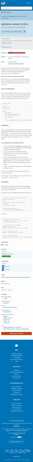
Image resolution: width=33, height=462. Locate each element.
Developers (6, 303)
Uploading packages (16, 356)
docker (20, 70)
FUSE (30, 148)
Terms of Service (16, 403)
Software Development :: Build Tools (12, 327)
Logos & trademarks (16, 376)
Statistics (16, 374)
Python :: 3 (6, 316)
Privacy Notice (15, 409)
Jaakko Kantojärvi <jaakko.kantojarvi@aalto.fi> (16, 277)
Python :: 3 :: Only (7, 318)
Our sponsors (16, 378)
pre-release (12, 16)
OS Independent (7, 312)
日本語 (20, 450)
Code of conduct (16, 407)
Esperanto (20, 452)
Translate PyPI (15, 390)
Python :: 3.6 (6, 321)
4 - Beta (5, 298)
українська (7, 451)
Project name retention (16, 359)
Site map (16, 434)
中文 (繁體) (28, 451)
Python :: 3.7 (6, 323)
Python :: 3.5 (6, 319)
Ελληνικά (12, 451)
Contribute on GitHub (16, 389)
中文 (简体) (22, 451)
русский (11, 452)
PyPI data (4, 251)
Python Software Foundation (20, 430)
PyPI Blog (16, 370)
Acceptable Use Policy (16, 411)
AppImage (18, 146)
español (11, 450)
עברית (15, 452)
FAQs (16, 361)
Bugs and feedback (16, 387)
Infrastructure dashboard (16, 372)
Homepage (6, 245)
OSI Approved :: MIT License (10, 307)
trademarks (8, 430)
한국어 (24, 452)
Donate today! (16, 426)
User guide (15, 357)
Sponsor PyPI (16, 392)
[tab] (16, 39)
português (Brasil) (26, 450)
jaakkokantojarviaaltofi (15, 64)
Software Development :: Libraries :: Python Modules (16, 329)
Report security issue (17, 405)
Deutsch (17, 451)
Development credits (16, 394)
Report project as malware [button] (16, 333)
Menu (28, 3)
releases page (4, 131)
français (16, 450)
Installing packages (16, 354)
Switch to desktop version (16, 442)
